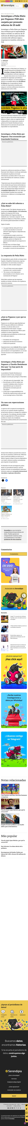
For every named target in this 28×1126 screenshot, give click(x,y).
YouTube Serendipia (16, 1)
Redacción (5, 60)
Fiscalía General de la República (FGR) (14, 70)
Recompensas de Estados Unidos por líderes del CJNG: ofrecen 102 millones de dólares (13, 854)
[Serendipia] (9, 7)
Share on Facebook (26, 1109)
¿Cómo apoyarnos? (14, 1087)
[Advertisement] (14, 154)
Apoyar (14, 1096)
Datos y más (3, 13)
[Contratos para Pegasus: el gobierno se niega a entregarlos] (6, 509)
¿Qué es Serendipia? (14, 1075)
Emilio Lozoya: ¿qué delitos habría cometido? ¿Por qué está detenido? (18, 499)
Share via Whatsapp (26, 1113)
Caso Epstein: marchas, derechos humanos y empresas (14, 796)
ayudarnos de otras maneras (12, 539)
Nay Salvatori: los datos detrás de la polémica (11, 847)
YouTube (17, 537)
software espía (13, 323)
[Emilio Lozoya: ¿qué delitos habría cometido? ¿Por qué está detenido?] (18, 492)
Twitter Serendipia (17, 1)
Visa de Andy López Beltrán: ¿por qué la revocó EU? (13, 811)
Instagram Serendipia (21, 1)
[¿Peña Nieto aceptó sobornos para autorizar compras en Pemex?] (6, 492)
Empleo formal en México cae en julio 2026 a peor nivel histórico (12, 825)
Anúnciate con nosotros (14, 1090)
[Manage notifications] (25, 1123)
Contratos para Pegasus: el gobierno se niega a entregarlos (6, 514)
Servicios (14, 1079)
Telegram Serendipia (26, 1)
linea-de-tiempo (10, 13)
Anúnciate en (14, 588)
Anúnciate (8, 1)
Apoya (11, 1)
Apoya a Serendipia (26, 1120)
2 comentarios (14, 554)
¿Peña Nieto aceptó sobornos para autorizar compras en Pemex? (6, 499)
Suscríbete (3, 1)
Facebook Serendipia (22, 1)
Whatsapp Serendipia (24, 1)
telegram (26, 1116)
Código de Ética (17, 1106)
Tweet (26, 1105)
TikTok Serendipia (19, 1)
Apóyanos (22, 1015)
